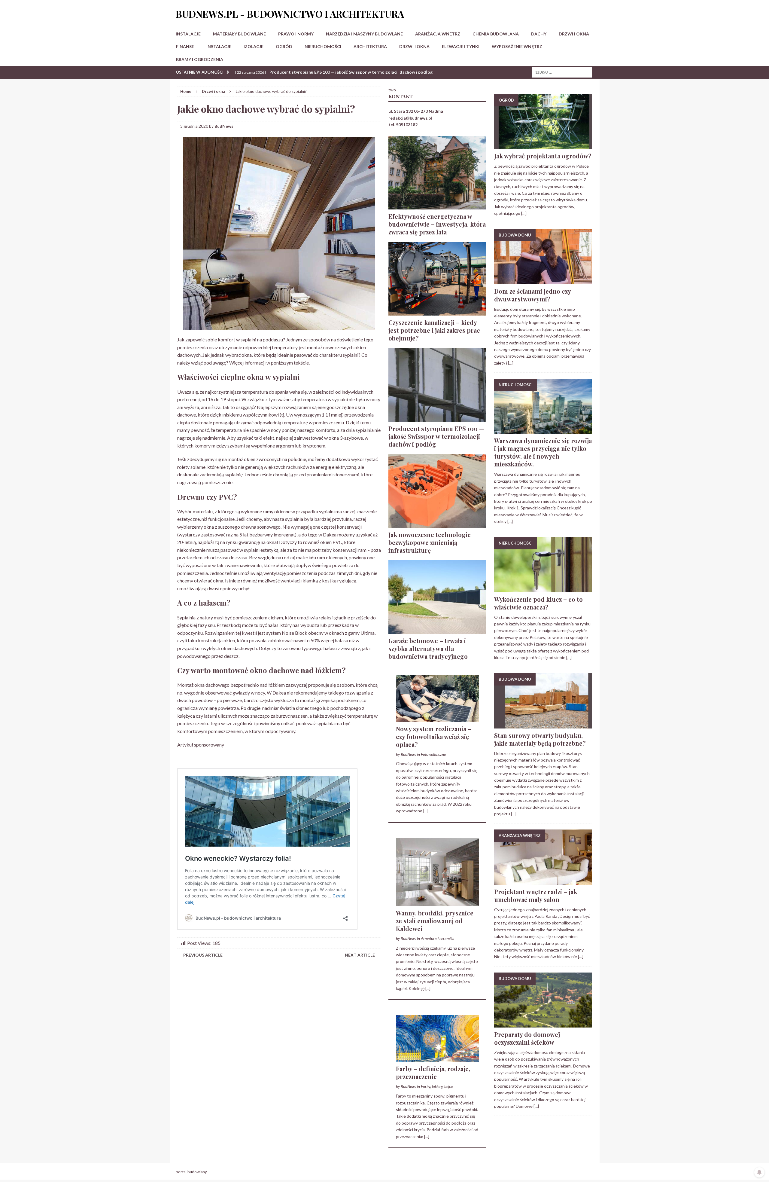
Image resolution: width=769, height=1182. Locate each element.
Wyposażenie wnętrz (517, 46)
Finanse (185, 46)
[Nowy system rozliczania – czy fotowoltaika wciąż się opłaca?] (437, 718)
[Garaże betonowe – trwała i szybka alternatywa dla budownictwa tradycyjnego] (437, 630)
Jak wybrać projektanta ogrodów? (542, 156)
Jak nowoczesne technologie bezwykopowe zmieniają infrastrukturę (429, 542)
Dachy (538, 33)
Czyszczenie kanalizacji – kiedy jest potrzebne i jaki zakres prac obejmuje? (434, 330)
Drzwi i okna (574, 33)
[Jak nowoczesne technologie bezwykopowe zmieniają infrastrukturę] (437, 524)
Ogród (284, 46)
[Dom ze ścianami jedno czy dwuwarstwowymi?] (543, 280)
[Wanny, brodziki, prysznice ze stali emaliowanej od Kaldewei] (437, 902)
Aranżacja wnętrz (437, 33)
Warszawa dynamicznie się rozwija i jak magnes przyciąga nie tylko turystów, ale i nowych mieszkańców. (543, 452)
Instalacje (188, 33)
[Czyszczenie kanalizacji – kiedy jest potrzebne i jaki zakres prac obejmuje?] (437, 311)
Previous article (203, 955)
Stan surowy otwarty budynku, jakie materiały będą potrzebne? (540, 739)
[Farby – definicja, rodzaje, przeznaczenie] (437, 1058)
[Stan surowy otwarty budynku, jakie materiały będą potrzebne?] (543, 724)
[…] (524, 213)
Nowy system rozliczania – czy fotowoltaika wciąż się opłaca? (433, 736)
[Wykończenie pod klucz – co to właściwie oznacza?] (543, 588)
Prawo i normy (296, 33)
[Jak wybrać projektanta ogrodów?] (543, 145)
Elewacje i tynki (460, 46)
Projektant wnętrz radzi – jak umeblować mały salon (535, 895)
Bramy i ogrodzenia (199, 59)
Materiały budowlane (239, 33)
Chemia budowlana (496, 33)
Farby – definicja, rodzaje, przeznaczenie (433, 1072)
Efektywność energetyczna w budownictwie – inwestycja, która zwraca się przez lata (437, 224)
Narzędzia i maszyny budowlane (364, 33)
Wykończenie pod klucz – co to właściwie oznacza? (538, 603)
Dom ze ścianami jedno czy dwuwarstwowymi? (532, 295)
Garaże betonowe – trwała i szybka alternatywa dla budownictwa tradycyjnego (428, 648)
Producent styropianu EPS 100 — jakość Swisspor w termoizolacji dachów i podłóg (436, 436)
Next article (360, 955)
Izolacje (253, 46)
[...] (425, 810)
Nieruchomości (323, 46)
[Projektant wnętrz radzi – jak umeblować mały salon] (543, 881)
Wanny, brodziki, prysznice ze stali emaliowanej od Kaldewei (434, 921)
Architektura (370, 46)
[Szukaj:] (562, 72)
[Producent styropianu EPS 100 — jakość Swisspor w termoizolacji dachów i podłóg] (437, 417)
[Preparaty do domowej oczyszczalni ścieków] (543, 1024)
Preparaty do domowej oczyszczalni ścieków (527, 1038)
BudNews (223, 126)
